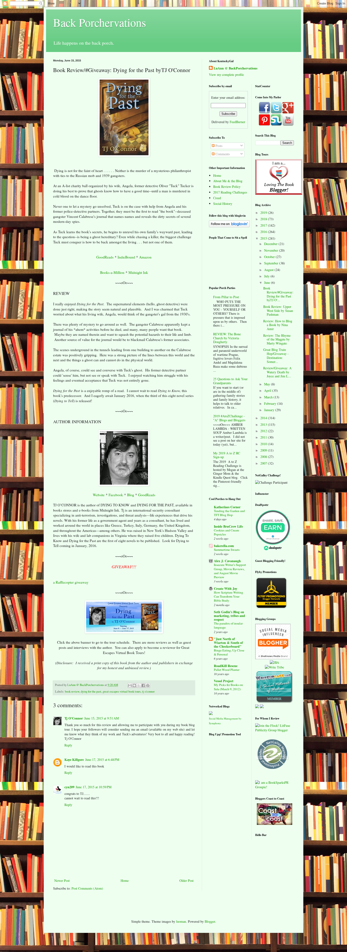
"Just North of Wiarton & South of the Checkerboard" (228, 642)
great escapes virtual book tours (122, 691)
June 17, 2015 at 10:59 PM (93, 787)
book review (72, 691)
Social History (222, 203)
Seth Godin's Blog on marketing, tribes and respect (229, 615)
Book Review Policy (227, 186)
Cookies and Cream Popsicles (226, 532)
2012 (264, 431)
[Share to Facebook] (143, 685)
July (267, 276)
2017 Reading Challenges (230, 192)
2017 (264, 225)
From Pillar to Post (226, 297)
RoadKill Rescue (225, 665)
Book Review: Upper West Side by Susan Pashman (278, 310)
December (271, 243)
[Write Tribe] (274, 667)
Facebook (116, 494)
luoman (181, 921)
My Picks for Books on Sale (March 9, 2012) (228, 687)
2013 (264, 424)
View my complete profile (226, 74)
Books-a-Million (112, 272)
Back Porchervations (99, 22)
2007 (264, 463)
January (269, 410)
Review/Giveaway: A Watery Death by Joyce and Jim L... (277, 372)
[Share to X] (138, 685)
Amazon (145, 257)
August (269, 269)
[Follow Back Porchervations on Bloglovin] (229, 226)
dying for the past (91, 691)
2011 (264, 437)
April (268, 390)
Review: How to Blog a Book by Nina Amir (277, 325)
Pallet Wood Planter (226, 670)
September (271, 263)
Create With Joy (225, 588)
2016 (264, 231)
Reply (68, 745)
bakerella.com (224, 545)
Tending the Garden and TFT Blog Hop (229, 513)
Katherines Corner (227, 506)
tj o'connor (148, 691)
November (271, 250)
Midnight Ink (138, 272)
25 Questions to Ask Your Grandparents (230, 381)
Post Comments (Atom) (87, 888)
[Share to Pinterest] (147, 685)
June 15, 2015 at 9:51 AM (101, 718)
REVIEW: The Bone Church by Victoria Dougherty (227, 338)
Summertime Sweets (227, 549)
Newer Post (62, 880)
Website (99, 494)
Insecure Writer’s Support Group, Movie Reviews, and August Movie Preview (230, 571)
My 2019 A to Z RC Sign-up (226, 455)
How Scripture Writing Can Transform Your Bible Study (228, 596)
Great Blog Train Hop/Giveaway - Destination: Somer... (276, 355)
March (269, 397)
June (267, 282)
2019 (264, 212)
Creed (217, 198)
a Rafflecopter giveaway (71, 582)
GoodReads (105, 257)
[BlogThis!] (134, 685)
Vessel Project (223, 680)
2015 (264, 238)
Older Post (186, 880)
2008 (264, 456)
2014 (264, 418)
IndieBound (126, 257)
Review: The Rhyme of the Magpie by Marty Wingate (277, 339)
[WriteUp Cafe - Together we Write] (274, 702)
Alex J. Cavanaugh (227, 560)
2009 (264, 450)
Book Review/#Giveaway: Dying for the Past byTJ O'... (278, 294)
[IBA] (274, 662)
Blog (130, 494)
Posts (218, 145)
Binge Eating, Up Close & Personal (229, 652)
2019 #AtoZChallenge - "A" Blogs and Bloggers (229, 418)
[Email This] (129, 685)
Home (125, 880)
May (267, 384)
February (270, 403)
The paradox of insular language (228, 625)
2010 (264, 444)
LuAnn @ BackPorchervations (235, 68)
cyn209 (69, 786)
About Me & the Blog (227, 181)
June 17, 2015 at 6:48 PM (102, 759)
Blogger (210, 921)
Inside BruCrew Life (228, 526)
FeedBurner (237, 122)
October (270, 256)
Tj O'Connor (73, 718)
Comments (222, 154)
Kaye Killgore (74, 759)
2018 (264, 219)
